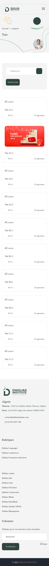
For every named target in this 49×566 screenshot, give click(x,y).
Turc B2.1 (9, 282)
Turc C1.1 (9, 333)
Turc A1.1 (9, 110)
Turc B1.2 (9, 256)
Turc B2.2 (9, 308)
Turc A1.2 (9, 153)
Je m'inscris (10, 546)
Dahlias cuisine (8, 473)
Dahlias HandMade (10, 502)
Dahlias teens (7, 483)
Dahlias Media (8, 497)
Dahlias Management (10, 511)
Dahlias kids (7, 478)
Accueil (5, 28)
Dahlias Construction (10, 492)
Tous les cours (13, 82)
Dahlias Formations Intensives (14, 458)
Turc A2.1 (9, 179)
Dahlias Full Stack (9, 487)
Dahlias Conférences (10, 453)
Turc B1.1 (9, 230)
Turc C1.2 (9, 359)
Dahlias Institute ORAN (11, 506)
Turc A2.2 (9, 204)
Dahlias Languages (10, 448)
